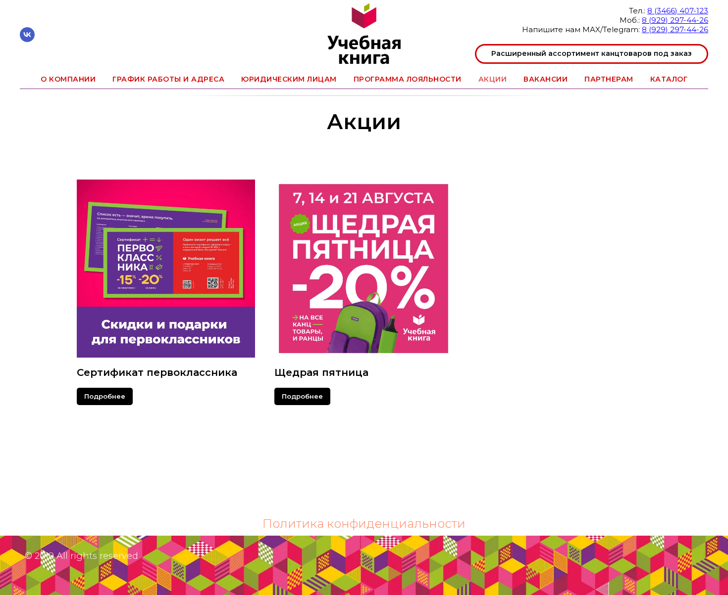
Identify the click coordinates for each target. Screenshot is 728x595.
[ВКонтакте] (27, 39)
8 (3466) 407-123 (677, 10)
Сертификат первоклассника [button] (157, 372)
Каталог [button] (669, 79)
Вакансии (545, 79)
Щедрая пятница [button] (321, 372)
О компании (68, 79)
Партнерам (608, 79)
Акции (492, 79)
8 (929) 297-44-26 (675, 20)
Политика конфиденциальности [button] (364, 523)
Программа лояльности (408, 79)
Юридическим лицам (289, 79)
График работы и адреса (168, 79)
